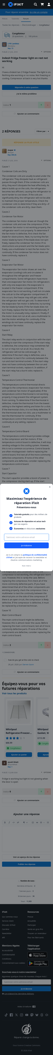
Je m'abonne (26, 545)
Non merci (26, 565)
